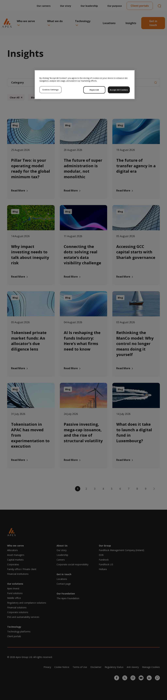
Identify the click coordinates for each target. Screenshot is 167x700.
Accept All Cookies (119, 90)
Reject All (94, 90)
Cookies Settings (50, 89)
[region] (85, 84)
